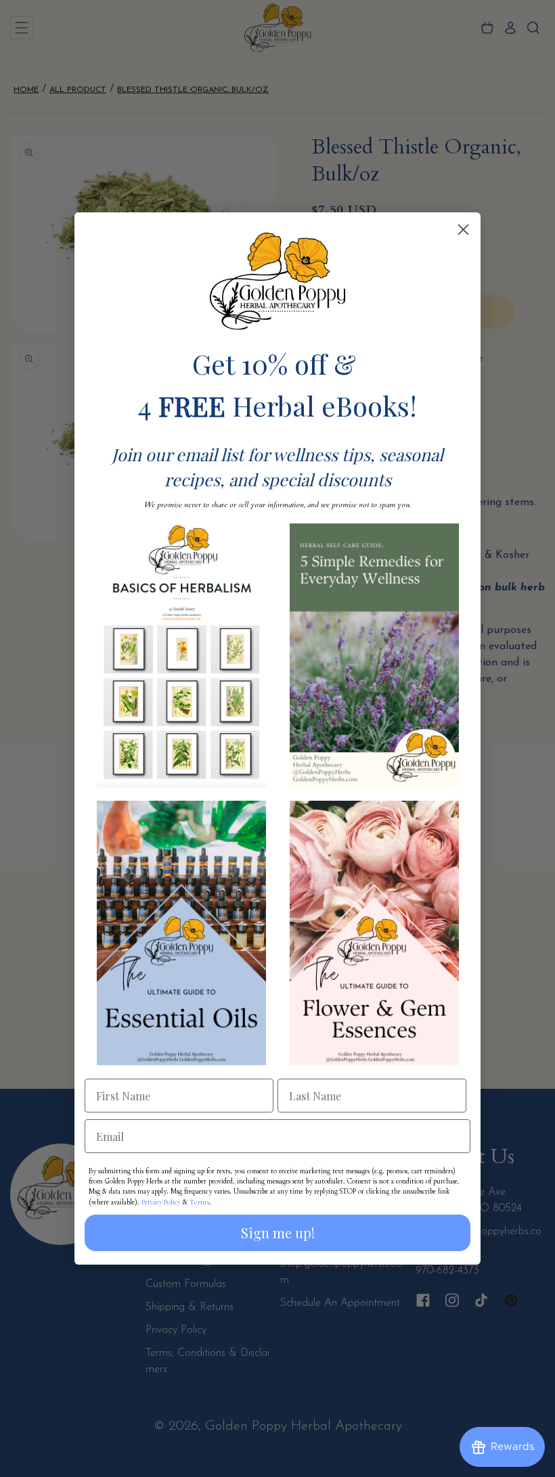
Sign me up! (278, 1232)
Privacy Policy (161, 1201)
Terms (199, 1201)
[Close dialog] (463, 229)
